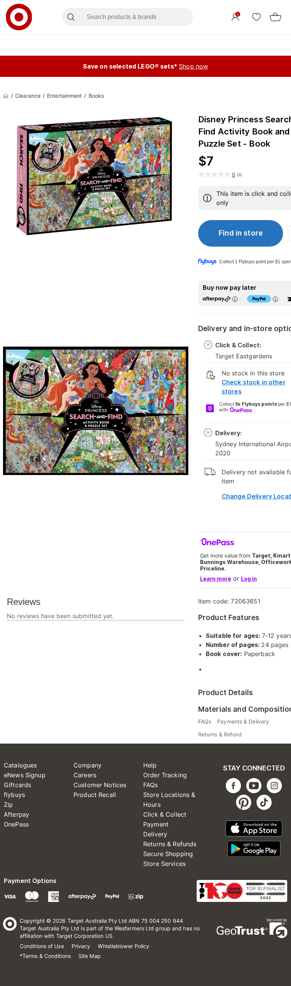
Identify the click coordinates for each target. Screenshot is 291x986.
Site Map (89, 956)
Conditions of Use (42, 946)
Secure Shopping (168, 854)
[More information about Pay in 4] (275, 299)
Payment (156, 824)
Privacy (81, 946)
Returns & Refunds (170, 844)
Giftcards (17, 785)
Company (88, 765)
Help (150, 765)
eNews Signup (24, 775)
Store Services (164, 863)
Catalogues (20, 765)
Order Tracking (165, 775)
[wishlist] (256, 16)
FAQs (150, 785)
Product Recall (95, 794)
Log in (249, 578)
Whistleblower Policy (123, 946)
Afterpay (16, 814)
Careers (85, 775)
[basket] (275, 17)
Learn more (215, 578)
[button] (240, 233)
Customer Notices (100, 785)
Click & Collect (164, 814)
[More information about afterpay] (235, 299)
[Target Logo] (19, 17)
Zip (8, 804)
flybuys (14, 794)
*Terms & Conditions (45, 956)
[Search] (70, 17)
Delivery (155, 834)
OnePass (16, 824)
